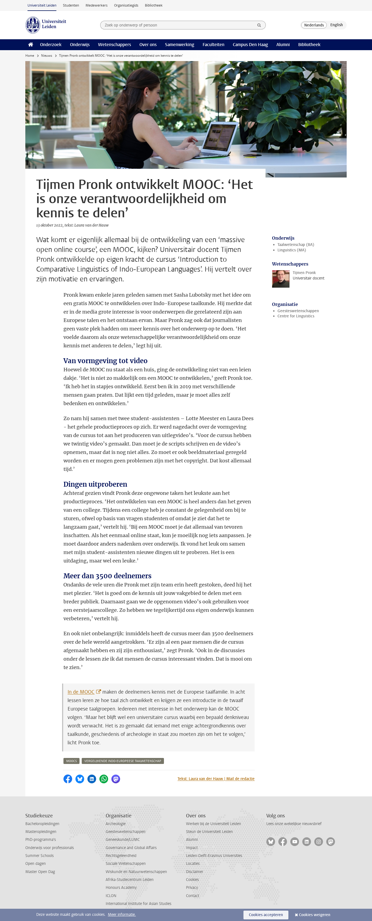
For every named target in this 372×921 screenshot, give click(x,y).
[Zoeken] (259, 25)
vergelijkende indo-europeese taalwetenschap (122, 761)
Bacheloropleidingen (42, 823)
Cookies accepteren (266, 914)
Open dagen (35, 863)
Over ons (148, 44)
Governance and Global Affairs (131, 847)
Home (29, 55)
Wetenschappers (114, 44)
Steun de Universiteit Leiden (209, 831)
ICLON (111, 895)
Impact (192, 847)
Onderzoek (51, 44)
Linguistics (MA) (292, 250)
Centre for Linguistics (296, 316)
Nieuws (46, 55)
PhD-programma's (40, 839)
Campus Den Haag (250, 44)
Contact (192, 895)
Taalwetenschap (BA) (296, 244)
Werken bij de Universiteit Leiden (213, 823)
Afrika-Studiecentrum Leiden (130, 879)
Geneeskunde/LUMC (123, 839)
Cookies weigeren (314, 914)
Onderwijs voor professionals (49, 847)
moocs (71, 761)
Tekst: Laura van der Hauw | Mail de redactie (216, 778)
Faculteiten (213, 44)
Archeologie (116, 823)
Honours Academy (121, 887)
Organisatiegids (126, 5)
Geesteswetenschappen (298, 311)
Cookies (192, 879)
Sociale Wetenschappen (126, 863)
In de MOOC (81, 692)
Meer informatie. (122, 914)
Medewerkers (97, 5)
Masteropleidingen (40, 831)
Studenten (71, 5)
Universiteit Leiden (42, 5)
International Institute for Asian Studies (138, 903)
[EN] (337, 25)
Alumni (283, 44)
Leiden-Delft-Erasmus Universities (214, 855)
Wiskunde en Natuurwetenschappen (136, 871)
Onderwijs (80, 44)
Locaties (193, 863)
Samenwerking (179, 44)
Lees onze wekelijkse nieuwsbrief (294, 823)
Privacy (192, 887)
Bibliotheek (154, 5)
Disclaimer (194, 871)
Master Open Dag (40, 871)
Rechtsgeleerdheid (121, 855)
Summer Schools (39, 855)
